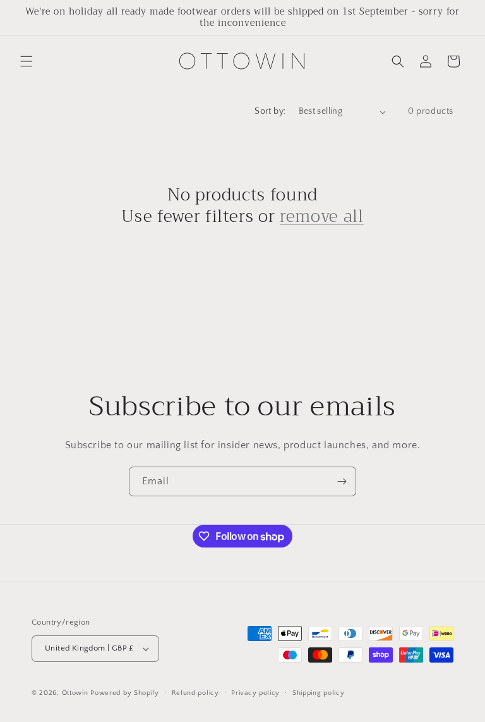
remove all (322, 217)
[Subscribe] (342, 481)
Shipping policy (318, 693)
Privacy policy (255, 693)
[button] (26, 61)
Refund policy (195, 693)
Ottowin (75, 693)
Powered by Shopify (124, 693)
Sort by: (269, 111)
